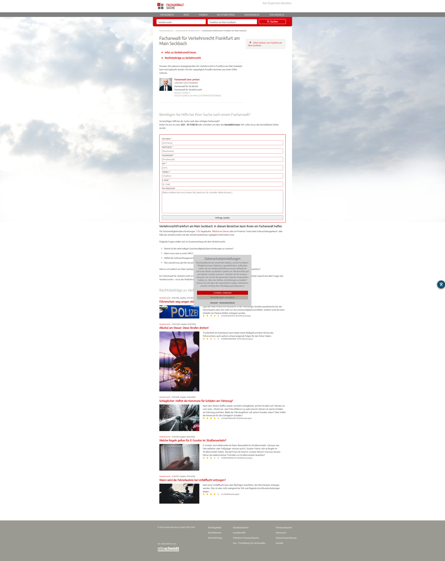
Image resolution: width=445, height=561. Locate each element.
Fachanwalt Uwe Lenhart (186, 79)
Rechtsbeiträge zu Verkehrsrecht (182, 57)
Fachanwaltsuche (166, 31)
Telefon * (166, 171)
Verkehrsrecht (165, 298)
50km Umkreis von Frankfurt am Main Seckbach (265, 44)
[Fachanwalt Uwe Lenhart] (165, 90)
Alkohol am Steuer (220, 231)
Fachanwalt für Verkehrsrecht (188, 31)
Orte (186, 14)
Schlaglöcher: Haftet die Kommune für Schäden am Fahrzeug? (196, 400)
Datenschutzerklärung (286, 537)
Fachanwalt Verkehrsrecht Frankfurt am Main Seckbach (224, 31)
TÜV (198, 231)
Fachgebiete (167, 14)
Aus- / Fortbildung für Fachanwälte (249, 543)
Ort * (164, 163)
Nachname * (167, 146)
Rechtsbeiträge (226, 14)
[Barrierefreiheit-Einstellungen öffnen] (441, 284)
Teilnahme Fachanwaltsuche (246, 537)
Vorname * (167, 138)
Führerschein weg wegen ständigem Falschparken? (189, 301)
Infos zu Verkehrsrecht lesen (180, 52)
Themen (203, 14)
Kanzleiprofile (239, 532)
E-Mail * (166, 180)
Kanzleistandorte (241, 527)
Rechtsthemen (214, 532)
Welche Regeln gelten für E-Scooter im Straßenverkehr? (192, 440)
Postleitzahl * (168, 155)
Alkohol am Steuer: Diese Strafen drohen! (184, 327)
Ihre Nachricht (168, 188)
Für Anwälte (277, 14)
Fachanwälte (252, 14)
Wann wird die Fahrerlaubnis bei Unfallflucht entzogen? (192, 480)
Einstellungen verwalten (222, 297)
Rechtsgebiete (214, 527)
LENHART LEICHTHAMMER (186, 83)
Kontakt (279, 543)
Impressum (281, 532)
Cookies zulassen (223, 292)
